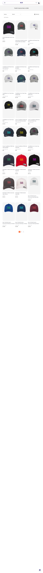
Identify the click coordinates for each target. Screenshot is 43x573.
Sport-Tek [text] (17, 43)
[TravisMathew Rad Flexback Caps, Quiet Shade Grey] (9, 56)
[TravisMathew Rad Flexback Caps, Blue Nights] (21, 56)
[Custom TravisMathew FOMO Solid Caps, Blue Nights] (9, 135)
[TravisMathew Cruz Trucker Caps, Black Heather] (34, 135)
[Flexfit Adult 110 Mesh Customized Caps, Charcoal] (9, 183)
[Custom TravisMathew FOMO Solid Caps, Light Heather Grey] (34, 109)
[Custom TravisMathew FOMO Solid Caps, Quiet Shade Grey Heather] (21, 109)
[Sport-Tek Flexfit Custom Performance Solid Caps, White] (34, 185)
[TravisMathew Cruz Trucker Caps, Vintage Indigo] (21, 82)
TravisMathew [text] (30, 43)
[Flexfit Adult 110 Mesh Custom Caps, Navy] (9, 160)
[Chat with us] (40, 570)
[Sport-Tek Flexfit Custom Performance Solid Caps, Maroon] (34, 211)
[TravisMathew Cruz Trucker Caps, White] (9, 82)
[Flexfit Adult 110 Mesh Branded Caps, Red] (21, 160)
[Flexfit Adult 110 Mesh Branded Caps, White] (21, 183)
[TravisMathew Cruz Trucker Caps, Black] (9, 109)
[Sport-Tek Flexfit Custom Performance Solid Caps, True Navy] (21, 211)
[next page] (23, 232)
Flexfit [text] (4, 40)
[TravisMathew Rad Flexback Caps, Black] (34, 56)
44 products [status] (6, 17)
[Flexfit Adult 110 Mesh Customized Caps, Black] (34, 160)
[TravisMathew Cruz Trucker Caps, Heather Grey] (34, 82)
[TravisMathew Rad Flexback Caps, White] (34, 29)
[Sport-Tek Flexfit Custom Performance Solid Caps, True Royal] (9, 211)
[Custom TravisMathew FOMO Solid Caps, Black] (21, 135)
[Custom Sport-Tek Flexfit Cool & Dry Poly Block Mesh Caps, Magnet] (21, 29)
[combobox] (12, 14)
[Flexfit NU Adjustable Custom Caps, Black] (9, 28)
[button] (4, 2)
